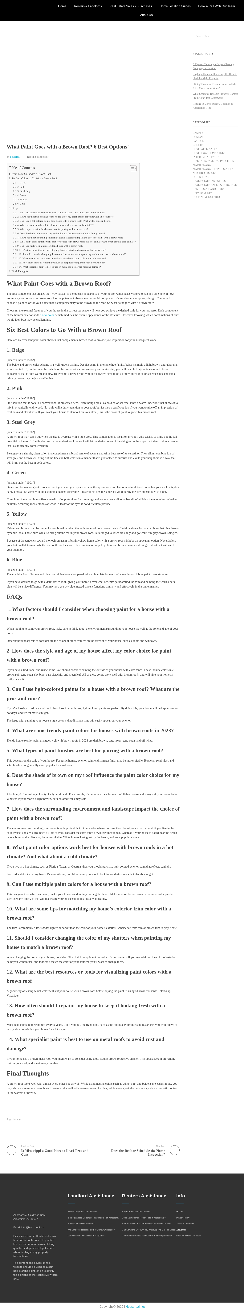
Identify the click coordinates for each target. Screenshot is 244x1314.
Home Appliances (205, 149)
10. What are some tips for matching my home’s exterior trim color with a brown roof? (62, 250)
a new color (47, 315)
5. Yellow (22, 199)
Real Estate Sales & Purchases (130, 6)
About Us (146, 15)
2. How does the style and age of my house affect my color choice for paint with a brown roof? (65, 216)
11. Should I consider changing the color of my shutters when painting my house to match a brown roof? (72, 254)
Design (198, 137)
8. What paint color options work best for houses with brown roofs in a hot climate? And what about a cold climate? (76, 241)
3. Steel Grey (23, 191)
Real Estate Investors (209, 181)
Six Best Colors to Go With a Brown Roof (34, 178)
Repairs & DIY (202, 193)
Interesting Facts (206, 157)
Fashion (198, 141)
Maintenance (202, 165)
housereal (15, 156)
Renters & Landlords (88, 6)
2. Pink (21, 186)
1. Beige (21, 182)
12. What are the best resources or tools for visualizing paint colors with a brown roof (62, 258)
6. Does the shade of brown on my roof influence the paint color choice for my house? (61, 233)
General (199, 145)
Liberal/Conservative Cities (213, 161)
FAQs (14, 208)
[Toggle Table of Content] (131, 168)
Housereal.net (135, 1306)
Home (62, 6)
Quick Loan (201, 177)
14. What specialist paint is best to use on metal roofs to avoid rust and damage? (60, 266)
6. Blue (21, 203)
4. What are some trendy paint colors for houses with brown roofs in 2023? (55, 225)
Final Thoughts (19, 271)
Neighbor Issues (204, 173)
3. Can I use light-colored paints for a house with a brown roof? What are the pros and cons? (64, 220)
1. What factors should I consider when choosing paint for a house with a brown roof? (61, 212)
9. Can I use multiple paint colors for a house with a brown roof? (50, 245)
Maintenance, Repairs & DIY (213, 169)
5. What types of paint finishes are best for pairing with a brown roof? (52, 229)
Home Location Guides (175, 6)
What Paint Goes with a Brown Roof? (31, 173)
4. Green (21, 195)
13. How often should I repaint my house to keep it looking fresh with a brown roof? (62, 262)
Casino (198, 133)
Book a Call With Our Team (216, 6)
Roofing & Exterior (37, 156)
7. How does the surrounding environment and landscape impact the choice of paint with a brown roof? (70, 237)
